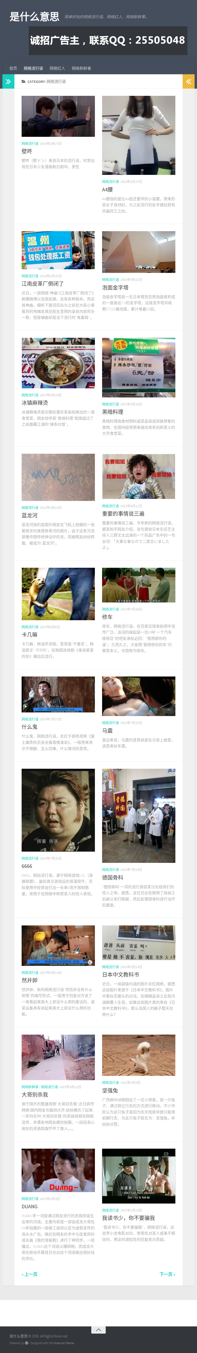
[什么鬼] (58, 694)
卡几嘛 (29, 634)
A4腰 (107, 189)
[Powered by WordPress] (26, 1343)
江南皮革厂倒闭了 (43, 283)
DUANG (29, 1206)
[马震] (138, 696)
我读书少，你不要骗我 (128, 1218)
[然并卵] (58, 945)
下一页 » (167, 1274)
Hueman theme (64, 1343)
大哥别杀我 (35, 1094)
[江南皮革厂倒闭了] (58, 250)
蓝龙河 (29, 515)
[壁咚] (58, 116)
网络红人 (57, 68)
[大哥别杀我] (58, 1057)
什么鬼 (29, 726)
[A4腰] (138, 135)
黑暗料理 (112, 411)
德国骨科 (112, 877)
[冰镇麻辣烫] (58, 363)
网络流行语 (33, 68)
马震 (107, 730)
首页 (13, 68)
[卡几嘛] (58, 594)
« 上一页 (29, 1274)
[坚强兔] (138, 1055)
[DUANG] (58, 1170)
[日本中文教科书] (138, 942)
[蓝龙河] (58, 477)
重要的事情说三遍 (123, 513)
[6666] (58, 810)
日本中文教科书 (120, 974)
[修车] (138, 585)
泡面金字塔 (115, 287)
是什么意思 (35, 17)
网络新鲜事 (81, 68)
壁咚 (27, 151)
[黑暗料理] (138, 367)
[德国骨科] (138, 816)
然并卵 (29, 980)
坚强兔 (110, 1090)
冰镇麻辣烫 (35, 402)
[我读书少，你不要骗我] (138, 1176)
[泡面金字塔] (138, 252)
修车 (107, 616)
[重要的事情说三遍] (138, 476)
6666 (27, 866)
